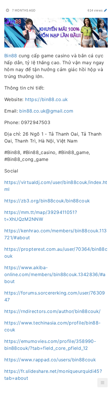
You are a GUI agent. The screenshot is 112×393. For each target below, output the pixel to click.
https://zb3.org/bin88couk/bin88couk (47, 201)
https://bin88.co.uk (46, 99)
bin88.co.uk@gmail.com (46, 111)
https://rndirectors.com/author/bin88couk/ (52, 311)
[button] (102, 382)
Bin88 (10, 55)
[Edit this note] (105, 10)
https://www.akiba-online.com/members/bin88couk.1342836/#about (55, 274)
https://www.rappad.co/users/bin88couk (50, 359)
